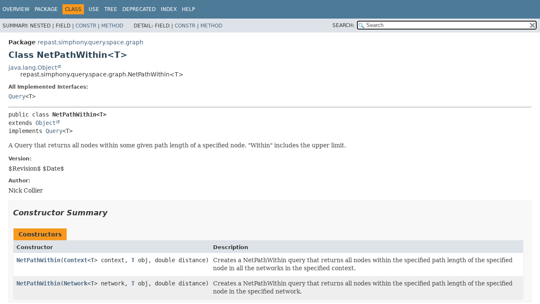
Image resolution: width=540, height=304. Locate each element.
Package (46, 9)
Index (169, 9)
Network (75, 283)
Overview (16, 9)
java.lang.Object (32, 67)
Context (75, 260)
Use (94, 9)
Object (45, 122)
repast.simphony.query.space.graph (90, 42)
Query (16, 96)
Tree (110, 9)
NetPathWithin (38, 260)
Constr (86, 26)
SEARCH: (343, 25)
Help (188, 9)
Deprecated (139, 9)
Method (112, 26)
